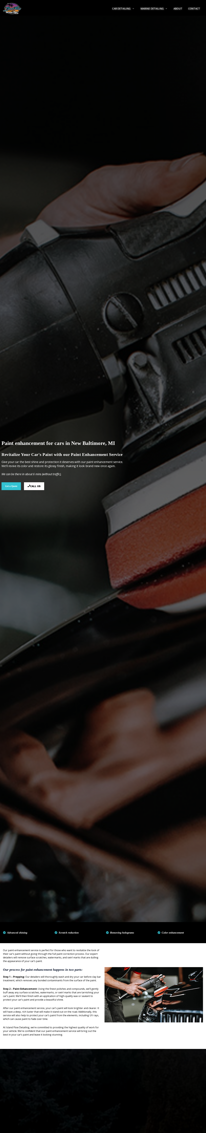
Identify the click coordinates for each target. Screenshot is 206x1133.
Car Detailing (121, 8)
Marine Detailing (152, 8)
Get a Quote (11, 486)
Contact (194, 8)
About (178, 8)
